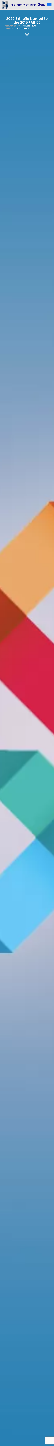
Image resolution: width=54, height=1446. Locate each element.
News (33, 26)
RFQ (13, 4)
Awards (26, 26)
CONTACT (23, 4)
